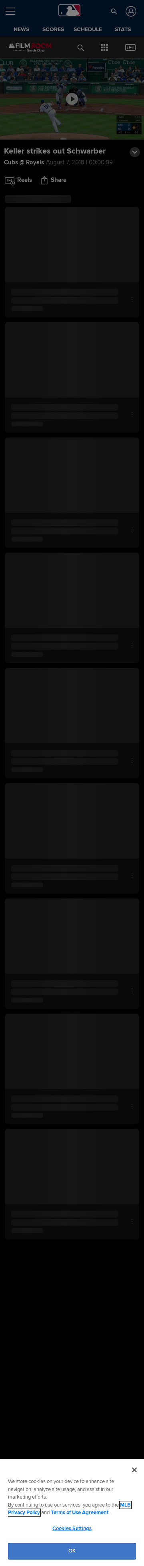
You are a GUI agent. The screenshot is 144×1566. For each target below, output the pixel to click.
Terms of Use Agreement (79, 1512)
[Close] (134, 1470)
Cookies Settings (72, 1528)
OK (72, 1551)
